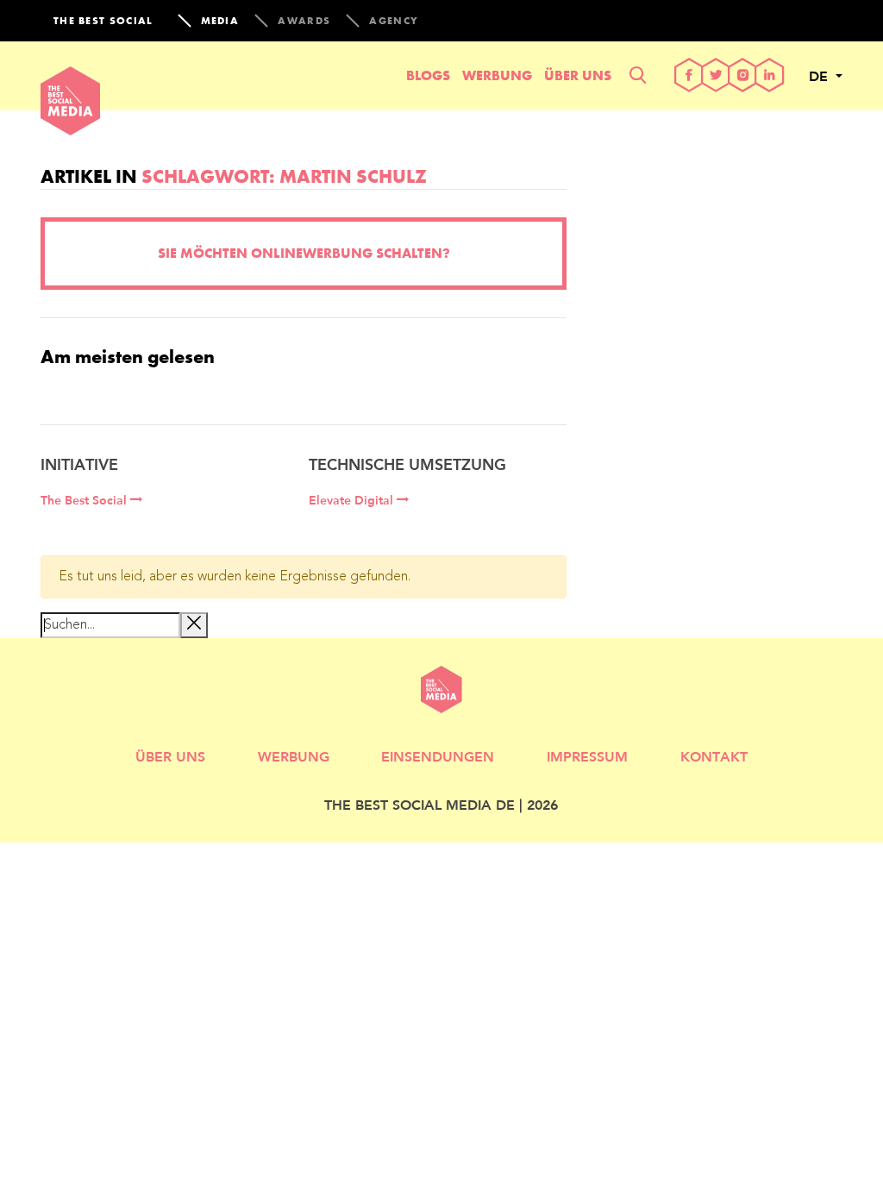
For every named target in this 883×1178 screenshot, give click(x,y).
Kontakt (714, 756)
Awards (304, 21)
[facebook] (689, 76)
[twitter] (716, 76)
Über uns (577, 75)
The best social (103, 21)
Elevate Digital (353, 500)
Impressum (587, 756)
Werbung (497, 75)
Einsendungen (437, 756)
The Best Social (85, 500)
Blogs (428, 75)
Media (220, 21)
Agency (393, 21)
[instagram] (743, 76)
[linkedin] (770, 76)
